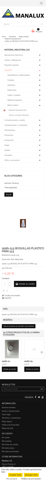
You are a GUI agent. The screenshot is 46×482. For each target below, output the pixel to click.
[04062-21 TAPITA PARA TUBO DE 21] (12, 349)
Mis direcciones (8, 448)
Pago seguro (7, 421)
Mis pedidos (7, 441)
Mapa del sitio (7, 428)
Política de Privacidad (10, 425)
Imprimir (7, 298)
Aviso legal (6, 414)
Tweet (3, 290)
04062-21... (6, 361)
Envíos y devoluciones (11, 411)
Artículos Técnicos (11, 183)
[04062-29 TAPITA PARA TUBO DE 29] (34, 349)
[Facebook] (35, 397)
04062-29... (28, 361)
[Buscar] (42, 24)
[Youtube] (42, 397)
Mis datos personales (10, 451)
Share (7, 290)
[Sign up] (41, 389)
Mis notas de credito (10, 444)
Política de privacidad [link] (31, 479)
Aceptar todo (15, 475)
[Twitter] (39, 397)
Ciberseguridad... (11, 188)
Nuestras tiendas (8, 407)
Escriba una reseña (12, 296)
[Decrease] (9, 285)
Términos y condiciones (11, 418)
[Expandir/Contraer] (40, 55)
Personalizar (11, 479)
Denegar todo (31, 475)
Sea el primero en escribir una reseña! (18, 326)
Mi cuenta (6, 438)
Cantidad (5, 278)
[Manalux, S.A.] (23, 14)
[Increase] (9, 282)
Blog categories (13, 176)
